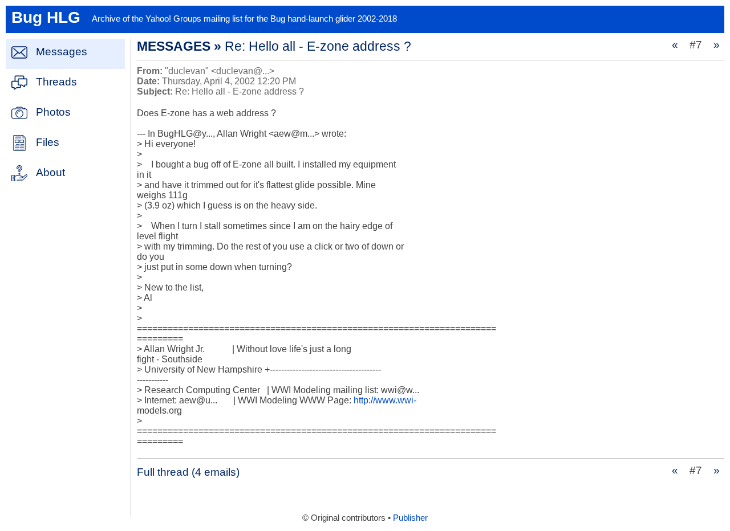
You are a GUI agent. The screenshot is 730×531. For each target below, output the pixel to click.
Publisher (410, 517)
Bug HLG (45, 17)
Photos (53, 112)
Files (47, 142)
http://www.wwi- (385, 400)
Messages (61, 52)
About (50, 172)
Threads (56, 82)
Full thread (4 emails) (188, 472)
